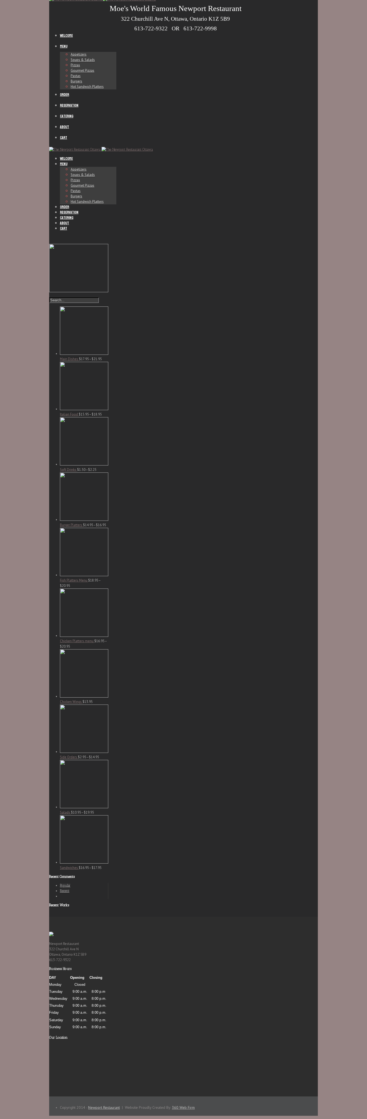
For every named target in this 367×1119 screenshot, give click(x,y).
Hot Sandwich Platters (87, 86)
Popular (65, 885)
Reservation (69, 105)
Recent (64, 891)
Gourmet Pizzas (82, 70)
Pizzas (75, 65)
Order (64, 94)
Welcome (66, 35)
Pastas (76, 76)
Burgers (76, 81)
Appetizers (79, 54)
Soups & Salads (83, 59)
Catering (66, 116)
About (64, 127)
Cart (63, 137)
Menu (63, 46)
